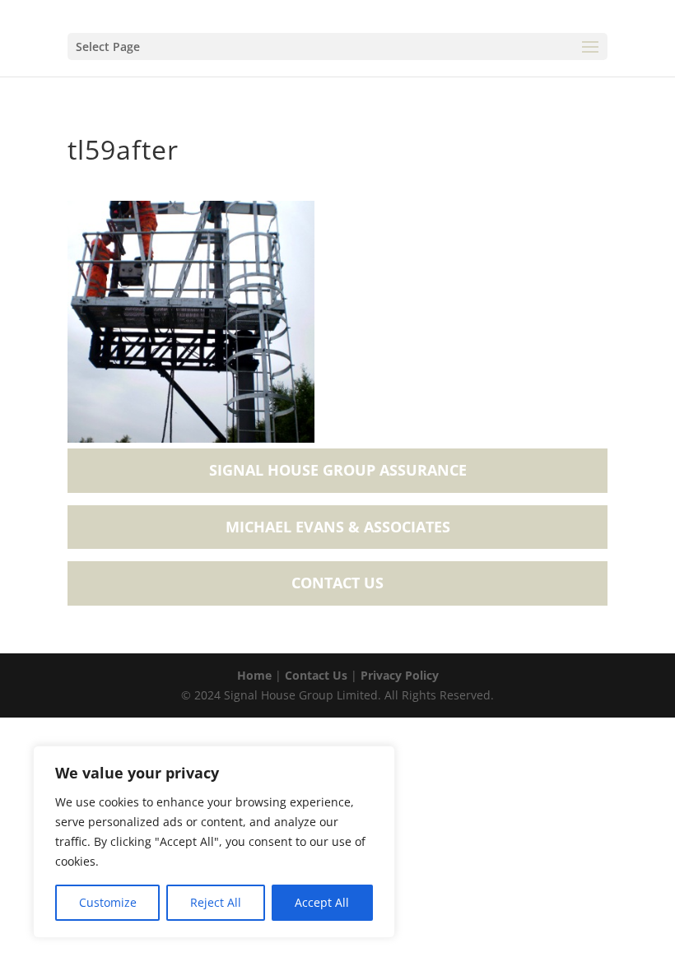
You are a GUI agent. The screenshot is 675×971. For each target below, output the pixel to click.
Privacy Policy (400, 675)
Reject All (215, 902)
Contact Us (337, 582)
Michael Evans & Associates (338, 527)
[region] (214, 842)
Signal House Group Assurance (338, 470)
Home (254, 675)
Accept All (322, 902)
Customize (108, 902)
